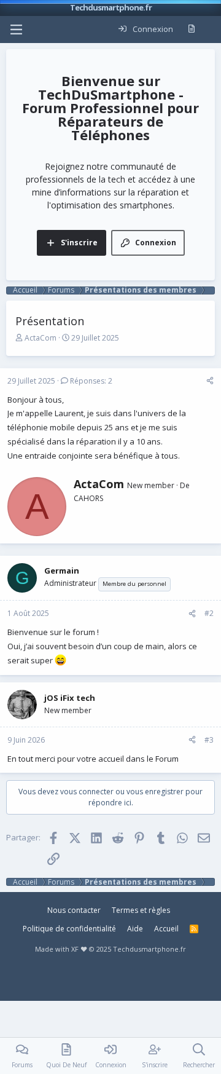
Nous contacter (74, 910)
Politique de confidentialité (69, 928)
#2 (209, 613)
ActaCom (40, 338)
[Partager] (210, 381)
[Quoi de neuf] (191, 29)
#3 (209, 740)
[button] (15, 29)
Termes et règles (141, 910)
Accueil (166, 928)
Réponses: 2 (91, 381)
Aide (135, 928)
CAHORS (88, 498)
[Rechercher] (211, 29)
